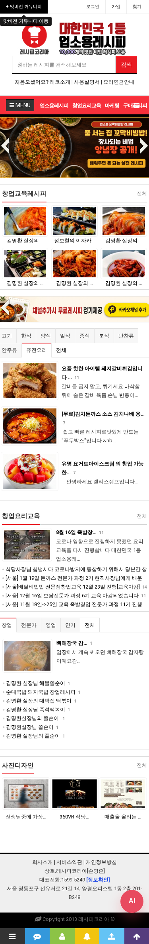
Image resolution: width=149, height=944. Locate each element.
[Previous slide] (5, 146)
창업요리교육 (86, 105)
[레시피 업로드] (111, 936)
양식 (46, 336)
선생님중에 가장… (26, 817)
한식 (26, 336)
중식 (84, 336)
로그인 (92, 6)
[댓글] (37, 936)
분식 (104, 336)
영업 (51, 625)
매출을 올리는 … (122, 817)
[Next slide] (143, 146)
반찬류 (126, 336)
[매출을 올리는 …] (123, 793)
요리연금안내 (118, 82)
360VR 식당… (74, 817)
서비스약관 (69, 862)
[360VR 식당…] (74, 793)
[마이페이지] (62, 936)
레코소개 (60, 82)
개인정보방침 (101, 862)
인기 (70, 625)
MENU (22, 105)
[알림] (87, 936)
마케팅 (112, 105)
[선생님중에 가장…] (26, 793)
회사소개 (42, 862)
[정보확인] (98, 880)
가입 (116, 6)
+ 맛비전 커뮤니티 (24, 6)
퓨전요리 (36, 350)
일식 (65, 336)
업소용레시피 (54, 105)
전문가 (29, 625)
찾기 (137, 6)
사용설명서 (87, 82)
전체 (61, 350)
